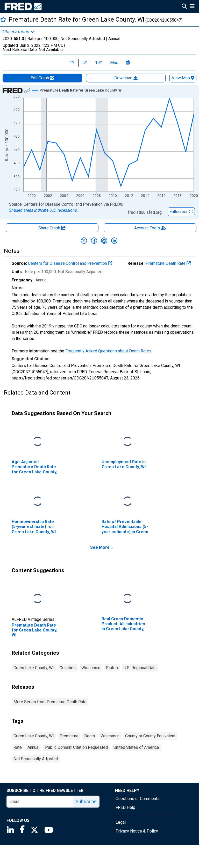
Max (114, 62)
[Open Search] (184, 6)
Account (147, 227)
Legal (121, 822)
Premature (69, 735)
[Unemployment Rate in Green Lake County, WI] (127, 441)
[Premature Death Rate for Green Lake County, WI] (37, 598)
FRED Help (125, 807)
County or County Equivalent (150, 735)
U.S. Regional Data (140, 667)
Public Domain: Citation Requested (76, 747)
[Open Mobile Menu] (192, 6)
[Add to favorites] (3, 19)
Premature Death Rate (166, 263)
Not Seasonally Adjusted (35, 758)
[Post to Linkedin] (114, 240)
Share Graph (49, 227)
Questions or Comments (138, 798)
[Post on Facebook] (94, 240)
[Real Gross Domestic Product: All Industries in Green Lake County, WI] (127, 598)
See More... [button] (101, 547)
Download (123, 77)
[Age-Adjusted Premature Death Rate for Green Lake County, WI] (37, 441)
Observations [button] (16, 31)
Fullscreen (179, 211)
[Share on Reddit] (104, 240)
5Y (84, 62)
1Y (72, 62)
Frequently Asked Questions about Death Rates (108, 351)
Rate (17, 747)
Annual (33, 747)
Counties (68, 667)
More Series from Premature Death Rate (50, 701)
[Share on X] (84, 240)
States (112, 667)
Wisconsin (90, 667)
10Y (98, 62)
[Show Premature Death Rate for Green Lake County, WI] (81, 90)
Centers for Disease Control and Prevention (68, 263)
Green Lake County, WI (33, 667)
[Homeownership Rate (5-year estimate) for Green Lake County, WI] (37, 501)
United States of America (136, 747)
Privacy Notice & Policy (137, 831)
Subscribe (86, 801)
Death (89, 735)
